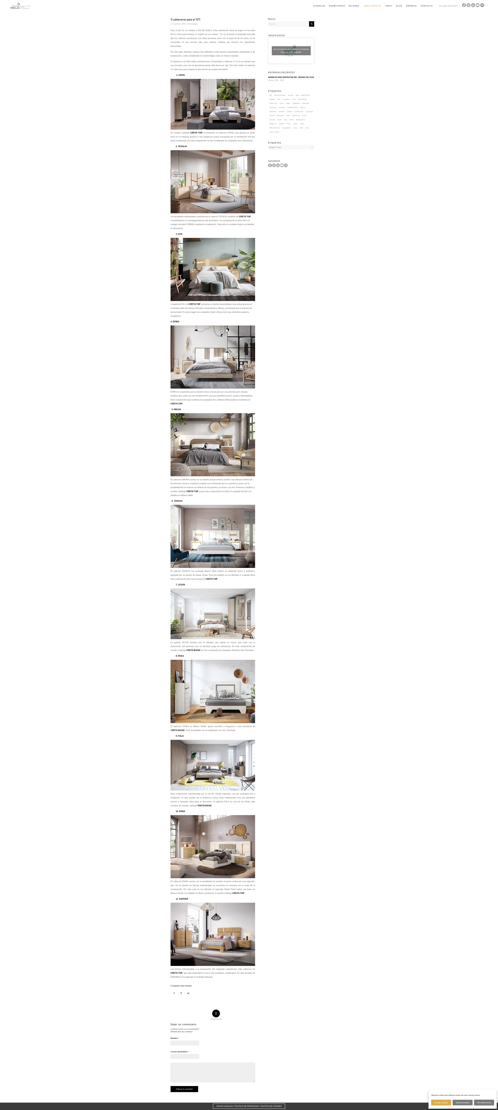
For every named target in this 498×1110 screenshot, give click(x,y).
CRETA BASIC (302, 99)
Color (278, 99)
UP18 (307, 128)
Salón (302, 124)
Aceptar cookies (441, 1102)
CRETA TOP (238, 893)
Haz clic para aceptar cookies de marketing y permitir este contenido (291, 50)
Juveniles (272, 119)
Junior (288, 115)
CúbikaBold (295, 103)
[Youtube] (282, 165)
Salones (295, 124)
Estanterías (272, 111)
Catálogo (272, 99)
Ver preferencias (484, 1102)
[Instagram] (286, 165)
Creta (294, 99)
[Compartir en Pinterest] (181, 993)
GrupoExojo (309, 111)
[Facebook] (270, 165)
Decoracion (272, 107)
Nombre (175, 1038)
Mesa (285, 119)
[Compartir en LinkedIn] (188, 993)
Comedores (286, 99)
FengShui (282, 111)
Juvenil (304, 115)
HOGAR (272, 115)
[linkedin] (278, 165)
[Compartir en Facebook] (174, 993)
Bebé (297, 95)
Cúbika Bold (305, 103)
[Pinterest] (274, 165)
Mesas (292, 119)
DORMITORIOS (292, 107)
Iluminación (280, 115)
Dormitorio (282, 107)
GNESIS (289, 111)
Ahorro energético (280, 95)
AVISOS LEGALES (224, 1106)
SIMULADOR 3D (274, 128)
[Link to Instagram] (482, 5)
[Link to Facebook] (464, 5)
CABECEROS (305, 95)
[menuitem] (319, 6)
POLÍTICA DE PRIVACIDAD (246, 1106)
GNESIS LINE (298, 111)
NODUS (281, 124)
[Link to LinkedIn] (473, 5)
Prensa (288, 124)
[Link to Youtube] (478, 5)
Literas (279, 119)
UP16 (301, 128)
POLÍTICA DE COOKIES (271, 1106)
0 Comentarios (192, 24)
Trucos (295, 128)
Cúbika (288, 103)
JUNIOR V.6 (296, 115)
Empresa (303, 107)
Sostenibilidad (286, 128)
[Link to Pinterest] (469, 5)
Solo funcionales (463, 1102)
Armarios (290, 95)
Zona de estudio (274, 132)
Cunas (281, 103)
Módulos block (300, 119)
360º (270, 95)
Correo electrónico (180, 1052)
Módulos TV (273, 124)
